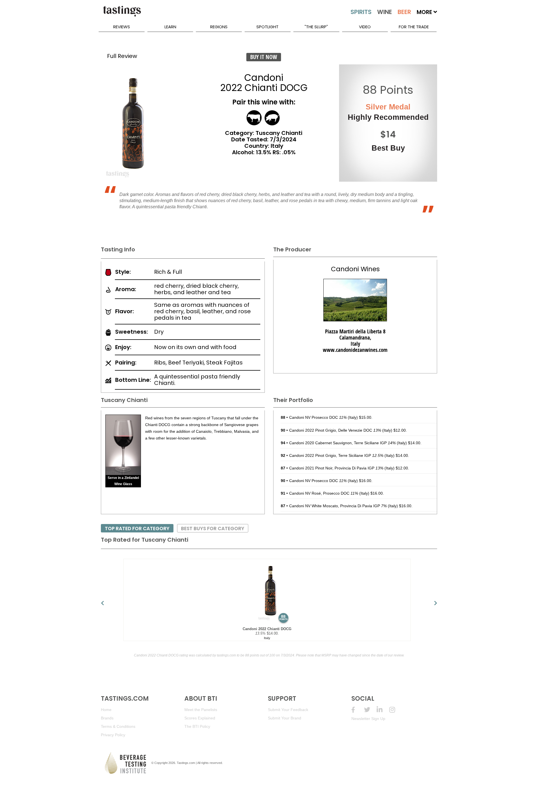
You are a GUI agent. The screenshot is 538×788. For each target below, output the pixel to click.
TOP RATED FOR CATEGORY (137, 528)
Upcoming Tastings (395, 709)
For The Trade (414, 27)
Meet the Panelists (200, 709)
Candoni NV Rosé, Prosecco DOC (323, 493)
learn (170, 27)
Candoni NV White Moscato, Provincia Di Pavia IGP (338, 506)
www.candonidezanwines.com (355, 350)
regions (219, 27)
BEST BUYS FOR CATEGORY (212, 528)
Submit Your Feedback (288, 709)
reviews (121, 27)
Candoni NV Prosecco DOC (318, 417)
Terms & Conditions (118, 726)
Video (365, 27)
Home (106, 709)
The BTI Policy (197, 726)
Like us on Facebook (357, 709)
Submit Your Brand (284, 718)
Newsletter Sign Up (368, 718)
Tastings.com (186, 762)
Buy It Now (263, 57)
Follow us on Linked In (383, 709)
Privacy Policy (113, 735)
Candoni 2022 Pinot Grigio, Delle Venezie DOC (335, 430)
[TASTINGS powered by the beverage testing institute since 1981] (122, 14)
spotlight (267, 27)
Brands (107, 718)
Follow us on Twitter (370, 709)
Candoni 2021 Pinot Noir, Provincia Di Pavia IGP (336, 468)
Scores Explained (199, 718)
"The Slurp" (316, 27)
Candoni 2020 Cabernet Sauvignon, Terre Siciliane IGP (342, 443)
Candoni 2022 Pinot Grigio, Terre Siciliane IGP (336, 455)
